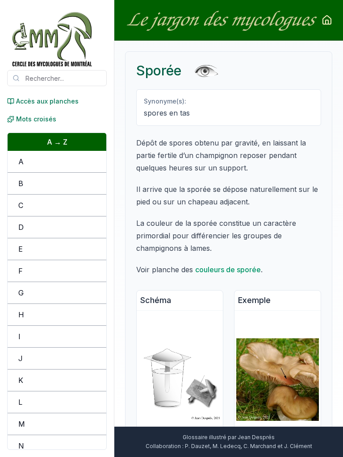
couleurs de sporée (228, 269)
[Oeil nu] (206, 70)
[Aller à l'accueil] (327, 20)
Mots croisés (36, 119)
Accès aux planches (47, 101)
